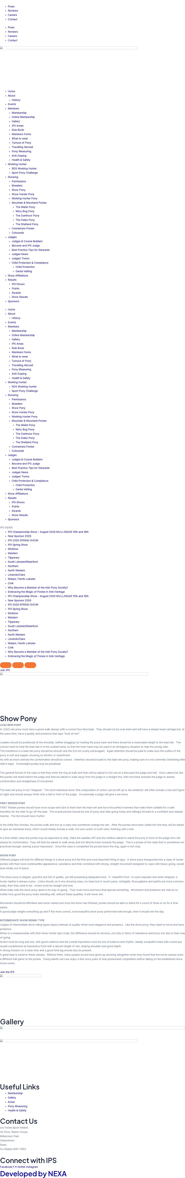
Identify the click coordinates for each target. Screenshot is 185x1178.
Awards (16, 292)
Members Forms (21, 134)
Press (11, 6)
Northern (13, 566)
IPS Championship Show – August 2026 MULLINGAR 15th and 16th (48, 531)
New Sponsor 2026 (19, 536)
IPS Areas (17, 125)
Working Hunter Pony (24, 198)
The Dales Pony (25, 219)
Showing (13, 177)
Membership (19, 112)
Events (12, 104)
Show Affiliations (18, 275)
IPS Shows (18, 284)
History (16, 99)
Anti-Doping (19, 155)
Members (13, 108)
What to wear (20, 138)
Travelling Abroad (22, 146)
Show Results (20, 296)
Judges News (20, 254)
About (11, 95)
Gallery (16, 121)
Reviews (13, 10)
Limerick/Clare (16, 574)
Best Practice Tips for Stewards (31, 249)
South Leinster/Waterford (23, 561)
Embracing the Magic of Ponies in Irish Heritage (36, 591)
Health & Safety (21, 159)
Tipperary (13, 557)
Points (15, 288)
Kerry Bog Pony (25, 211)
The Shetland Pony (27, 224)
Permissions (19, 181)
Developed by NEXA (33, 1173)
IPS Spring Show (18, 544)
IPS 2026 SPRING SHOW (23, 540)
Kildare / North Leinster (21, 578)
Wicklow (13, 548)
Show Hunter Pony (23, 194)
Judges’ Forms (20, 258)
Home (11, 91)
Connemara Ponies (23, 228)
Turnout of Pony (21, 142)
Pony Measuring (21, 151)
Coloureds (18, 232)
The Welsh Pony (25, 207)
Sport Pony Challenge (25, 172)
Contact (12, 19)
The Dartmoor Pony (27, 215)
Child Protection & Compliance (30, 262)
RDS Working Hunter (24, 168)
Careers (12, 14)
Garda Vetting (24, 271)
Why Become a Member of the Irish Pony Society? (38, 587)
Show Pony (18, 189)
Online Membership (23, 116)
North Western (16, 570)
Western (13, 553)
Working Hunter (17, 164)
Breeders (17, 185)
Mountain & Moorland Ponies (29, 202)
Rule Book (18, 129)
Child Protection (25, 266)
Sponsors (13, 301)
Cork (11, 583)
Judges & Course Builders (27, 241)
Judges (12, 237)
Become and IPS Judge (26, 245)
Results (12, 279)
